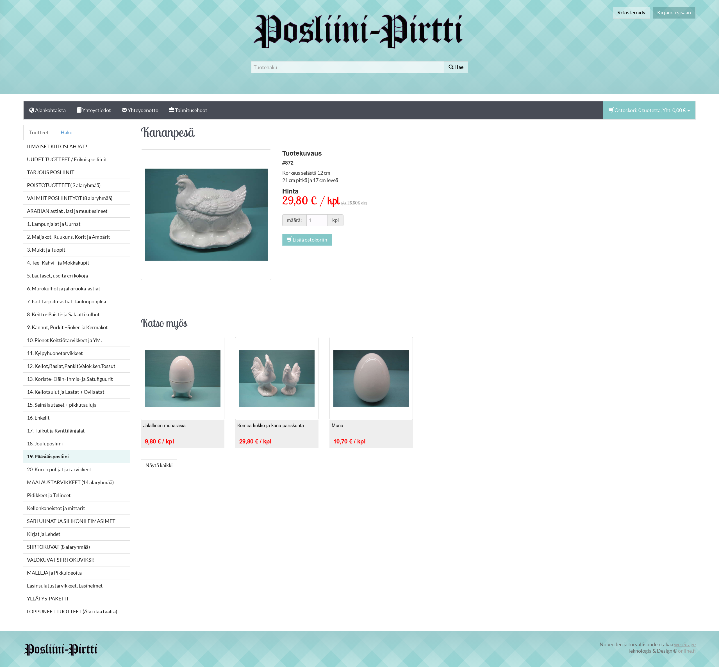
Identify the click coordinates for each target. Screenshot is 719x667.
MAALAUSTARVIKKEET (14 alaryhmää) (70, 482)
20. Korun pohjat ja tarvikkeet (59, 469)
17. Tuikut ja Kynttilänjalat (56, 431)
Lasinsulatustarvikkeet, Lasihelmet (65, 586)
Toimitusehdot (190, 110)
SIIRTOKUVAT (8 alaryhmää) (58, 547)
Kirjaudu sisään (674, 12)
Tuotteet (39, 132)
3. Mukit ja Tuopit (46, 250)
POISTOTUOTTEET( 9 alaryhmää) (64, 185)
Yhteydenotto (142, 110)
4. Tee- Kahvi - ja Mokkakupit (58, 263)
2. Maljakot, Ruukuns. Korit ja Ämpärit (68, 237)
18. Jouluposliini (45, 444)
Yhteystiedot (96, 110)
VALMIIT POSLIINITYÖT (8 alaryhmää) (69, 198)
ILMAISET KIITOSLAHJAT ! (57, 146)
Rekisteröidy (631, 12)
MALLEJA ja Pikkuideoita (54, 573)
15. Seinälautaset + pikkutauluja (62, 405)
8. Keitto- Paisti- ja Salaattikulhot (63, 314)
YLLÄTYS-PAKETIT (48, 599)
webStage (685, 644)
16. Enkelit (38, 418)
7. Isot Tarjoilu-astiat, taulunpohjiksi (66, 301)
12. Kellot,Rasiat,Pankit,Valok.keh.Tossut (71, 366)
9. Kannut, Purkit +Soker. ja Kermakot (67, 327)
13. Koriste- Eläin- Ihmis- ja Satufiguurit (70, 379)
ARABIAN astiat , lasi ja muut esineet (67, 211)
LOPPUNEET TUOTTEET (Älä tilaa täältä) (72, 611)
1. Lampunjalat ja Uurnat (54, 224)
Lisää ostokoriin (309, 240)
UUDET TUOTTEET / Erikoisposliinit (67, 159)
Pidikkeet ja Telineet (49, 495)
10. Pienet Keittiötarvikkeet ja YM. (64, 340)
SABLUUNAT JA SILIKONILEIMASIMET (71, 521)
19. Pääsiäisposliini (48, 456)
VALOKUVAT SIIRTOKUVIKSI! (61, 560)
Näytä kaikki (159, 465)
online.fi (687, 651)
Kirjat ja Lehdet (43, 534)
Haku (66, 132)
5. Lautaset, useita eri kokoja (57, 276)
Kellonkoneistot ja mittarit (56, 508)
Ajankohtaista (50, 110)
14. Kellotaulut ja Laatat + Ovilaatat (65, 392)
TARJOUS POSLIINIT (50, 172)
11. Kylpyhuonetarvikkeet (55, 353)
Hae (458, 67)
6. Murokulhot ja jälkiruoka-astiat (63, 289)
